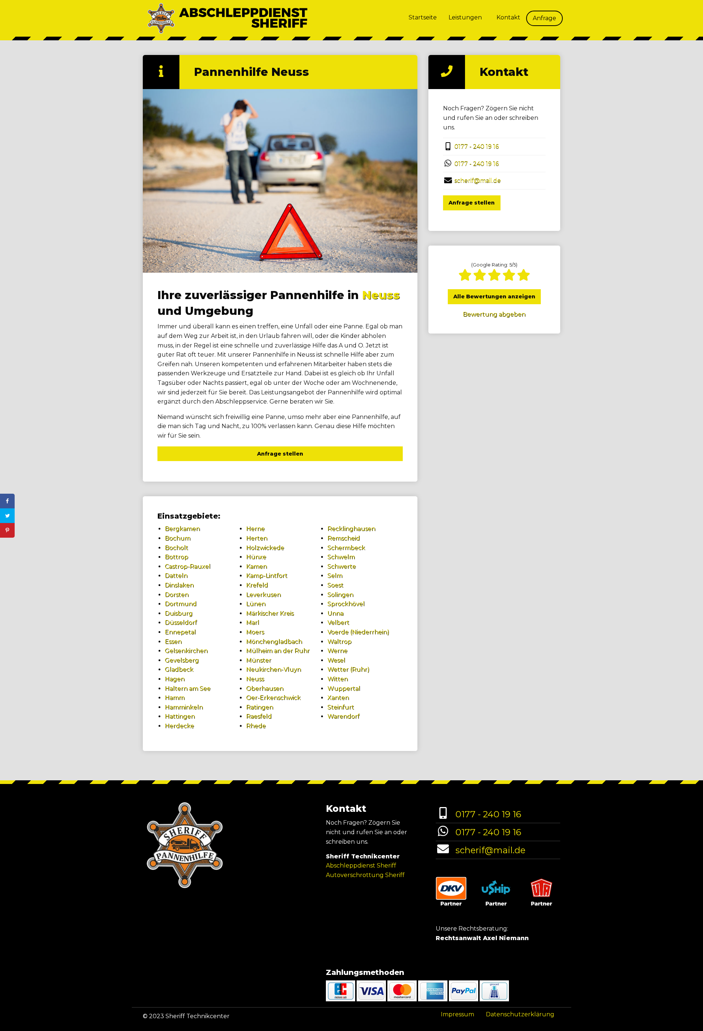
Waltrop (339, 641)
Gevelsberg (182, 660)
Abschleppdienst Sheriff (361, 865)
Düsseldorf (181, 622)
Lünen (255, 603)
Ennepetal (180, 632)
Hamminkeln (184, 707)
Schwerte (341, 566)
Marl (252, 622)
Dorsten (177, 594)
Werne (337, 650)
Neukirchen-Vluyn (273, 669)
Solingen (340, 594)
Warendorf (343, 716)
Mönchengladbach (274, 641)
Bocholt (176, 547)
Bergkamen (182, 528)
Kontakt (508, 17)
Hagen (175, 678)
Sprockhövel (346, 603)
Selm (334, 575)
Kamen (256, 566)
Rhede (256, 725)
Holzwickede (265, 547)
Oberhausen (264, 688)
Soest (335, 585)
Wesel (336, 660)
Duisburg (179, 613)
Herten (256, 538)
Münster (258, 660)
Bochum (177, 538)
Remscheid (343, 538)
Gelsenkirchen (186, 650)
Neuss (381, 295)
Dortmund (181, 603)
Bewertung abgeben (494, 314)
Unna (335, 613)
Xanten (338, 697)
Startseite (423, 17)
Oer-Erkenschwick (273, 697)
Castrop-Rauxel (188, 566)
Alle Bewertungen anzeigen (494, 296)
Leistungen (465, 17)
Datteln (176, 575)
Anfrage (544, 18)
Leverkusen (263, 594)
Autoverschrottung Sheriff (365, 875)
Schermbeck (346, 547)
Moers (255, 632)
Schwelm (341, 556)
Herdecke (179, 725)
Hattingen (180, 716)
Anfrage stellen (280, 453)
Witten (337, 678)
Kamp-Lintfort (266, 575)
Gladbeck (179, 669)
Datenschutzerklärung (520, 1014)
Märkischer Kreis (270, 613)
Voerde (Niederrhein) (358, 632)
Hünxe (256, 556)
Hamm (175, 697)
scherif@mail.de (477, 180)
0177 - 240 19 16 (476, 146)
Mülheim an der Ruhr (278, 650)
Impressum (457, 1014)
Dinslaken (179, 585)
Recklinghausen (351, 528)
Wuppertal (343, 688)
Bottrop (176, 556)
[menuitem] (423, 18)
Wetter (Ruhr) (348, 669)
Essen (173, 641)
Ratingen (259, 707)
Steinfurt (340, 707)
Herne (255, 528)
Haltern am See (188, 688)
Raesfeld (259, 716)
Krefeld (257, 585)
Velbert (338, 622)
